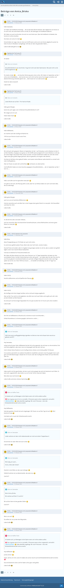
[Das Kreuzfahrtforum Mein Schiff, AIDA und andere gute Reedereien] (3, 2)
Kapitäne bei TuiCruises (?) (14, 53)
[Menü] (62, 2)
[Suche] (54, 2)
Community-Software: (32, 585)
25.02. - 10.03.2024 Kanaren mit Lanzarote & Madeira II (22, 21)
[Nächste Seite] (13, 15)
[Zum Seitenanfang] (61, 585)
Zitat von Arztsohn (12, 64)
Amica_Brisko (10, 22)
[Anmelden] (58, 2)
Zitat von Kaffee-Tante (13, 392)
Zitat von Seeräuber (12, 331)
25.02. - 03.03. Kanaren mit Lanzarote (17, 233)
